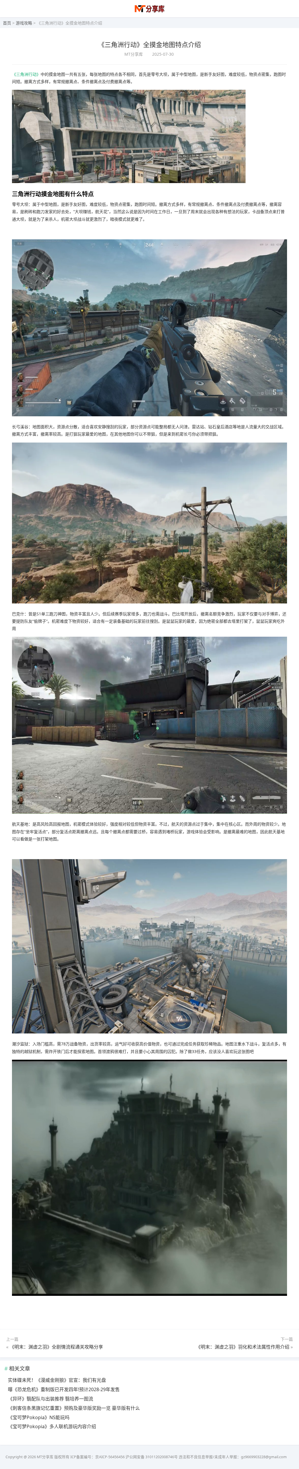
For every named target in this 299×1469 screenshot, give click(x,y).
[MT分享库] (149, 12)
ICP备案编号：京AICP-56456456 (97, 1456)
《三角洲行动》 (26, 74)
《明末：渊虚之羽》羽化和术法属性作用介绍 (242, 1347)
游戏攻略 (24, 23)
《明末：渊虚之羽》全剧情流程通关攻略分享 (56, 1347)
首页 (7, 23)
